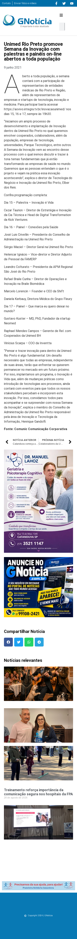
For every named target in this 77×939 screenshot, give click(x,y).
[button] (61, 15)
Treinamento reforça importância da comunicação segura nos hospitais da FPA (38, 792)
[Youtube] (71, 3)
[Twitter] (64, 3)
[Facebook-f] (56, 3)
